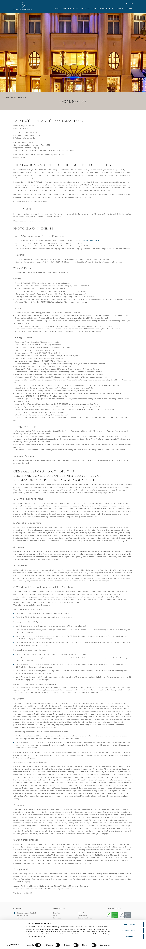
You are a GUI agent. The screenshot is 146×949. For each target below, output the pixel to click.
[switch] (57, 945)
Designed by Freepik (90, 240)
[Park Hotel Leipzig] (24, 6)
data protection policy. (37, 221)
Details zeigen (105, 945)
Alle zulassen (129, 924)
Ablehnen (129, 936)
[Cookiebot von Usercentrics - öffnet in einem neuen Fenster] (13, 945)
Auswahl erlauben (129, 930)
